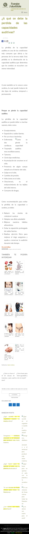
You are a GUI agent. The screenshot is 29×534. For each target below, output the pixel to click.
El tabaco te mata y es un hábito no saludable (9, 335)
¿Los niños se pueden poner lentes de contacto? (9, 293)
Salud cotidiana (11, 365)
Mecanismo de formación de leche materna (19, 272)
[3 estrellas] (4, 249)
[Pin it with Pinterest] (10, 43)
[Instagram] (18, 404)
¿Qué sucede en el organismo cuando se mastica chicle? (11, 419)
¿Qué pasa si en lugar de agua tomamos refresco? (9, 314)
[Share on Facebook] (3, 41)
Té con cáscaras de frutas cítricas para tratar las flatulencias (11, 490)
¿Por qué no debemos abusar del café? (19, 350)
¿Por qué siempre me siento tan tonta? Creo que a (19, 293)
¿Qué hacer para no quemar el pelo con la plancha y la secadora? (11, 466)
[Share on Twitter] (5, 41)
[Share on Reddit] (7, 41)
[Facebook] (10, 404)
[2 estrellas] (3, 249)
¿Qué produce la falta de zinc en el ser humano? (9, 272)
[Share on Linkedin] (12, 43)
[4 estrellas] (6, 249)
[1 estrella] (2, 249)
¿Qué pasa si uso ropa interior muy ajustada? (19, 335)
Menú (25, 12)
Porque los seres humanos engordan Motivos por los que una (19, 314)
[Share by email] (14, 43)
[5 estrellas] (7, 249)
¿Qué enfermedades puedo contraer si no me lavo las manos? (9, 357)
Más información (19, 532)
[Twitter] (14, 404)
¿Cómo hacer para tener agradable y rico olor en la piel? (21, 375)
